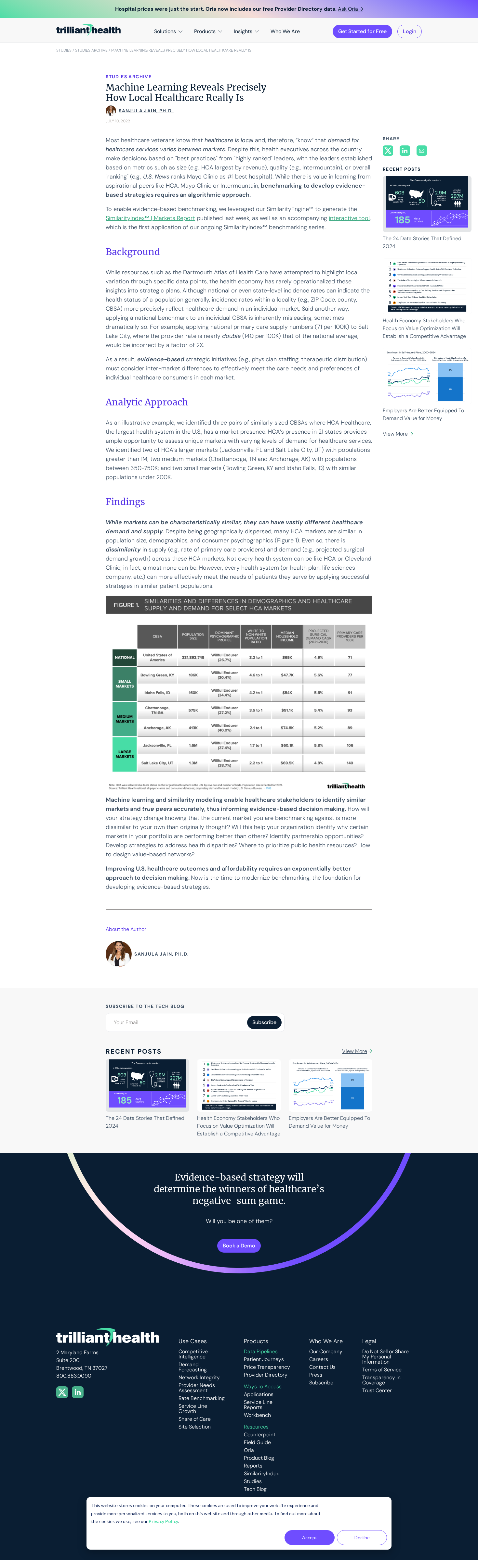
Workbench (257, 1415)
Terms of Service (382, 1369)
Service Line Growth (193, 1409)
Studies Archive (91, 50)
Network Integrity (199, 1377)
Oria (249, 1450)
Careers (318, 1359)
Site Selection (195, 1427)
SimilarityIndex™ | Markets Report (150, 218)
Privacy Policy (163, 1521)
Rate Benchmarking (202, 1398)
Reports (253, 1465)
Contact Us (322, 1367)
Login (409, 31)
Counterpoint (259, 1434)
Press (315, 1375)
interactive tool (349, 218)
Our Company (325, 1351)
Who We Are (285, 31)
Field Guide (257, 1442)
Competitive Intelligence (193, 1354)
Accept (309, 1537)
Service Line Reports (258, 1405)
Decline (362, 1537)
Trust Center (377, 1390)
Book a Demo (239, 1245)
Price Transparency (267, 1367)
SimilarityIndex (261, 1473)
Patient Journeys (264, 1359)
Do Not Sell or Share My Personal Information (385, 1357)
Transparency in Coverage (381, 1380)
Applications (258, 1394)
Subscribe (321, 1382)
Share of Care (195, 1419)
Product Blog (259, 1458)
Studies (64, 50)
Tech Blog (255, 1489)
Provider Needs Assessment (197, 1388)
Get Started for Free (362, 31)
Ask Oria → (350, 9)
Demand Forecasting (193, 1367)
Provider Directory (265, 1375)
